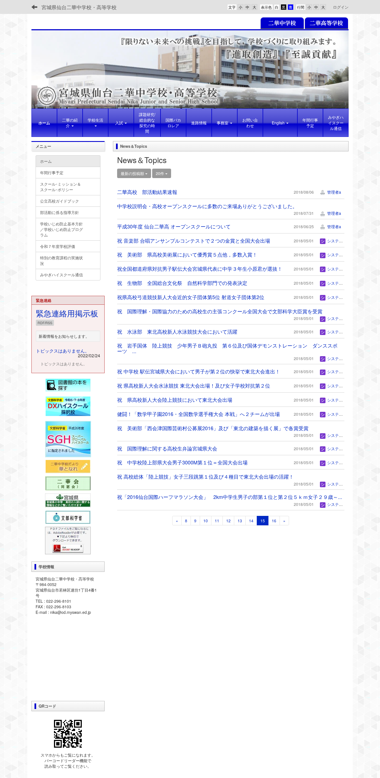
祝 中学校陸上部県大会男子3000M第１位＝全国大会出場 (182, 462)
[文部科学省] (68, 517)
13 (240, 520)
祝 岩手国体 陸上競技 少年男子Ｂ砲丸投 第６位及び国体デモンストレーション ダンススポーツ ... (227, 348)
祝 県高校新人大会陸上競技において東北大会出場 (174, 399)
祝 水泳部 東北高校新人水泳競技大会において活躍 (177, 331)
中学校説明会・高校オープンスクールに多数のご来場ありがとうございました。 (207, 206)
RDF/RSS (45, 322)
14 (251, 520)
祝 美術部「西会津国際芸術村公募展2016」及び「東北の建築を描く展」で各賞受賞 (213, 428)
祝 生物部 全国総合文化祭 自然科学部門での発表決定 (182, 282)
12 (228, 520)
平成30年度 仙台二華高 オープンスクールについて (174, 226)
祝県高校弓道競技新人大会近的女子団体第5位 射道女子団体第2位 (190, 297)
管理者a (333, 192)
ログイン (341, 7)
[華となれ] (68, 466)
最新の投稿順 (133, 173)
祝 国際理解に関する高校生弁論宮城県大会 (169, 448)
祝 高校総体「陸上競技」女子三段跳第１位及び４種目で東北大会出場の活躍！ (205, 476)
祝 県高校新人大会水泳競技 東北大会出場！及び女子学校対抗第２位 (193, 385)
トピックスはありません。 (62, 351)
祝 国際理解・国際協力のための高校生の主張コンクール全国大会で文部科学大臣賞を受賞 (219, 311)
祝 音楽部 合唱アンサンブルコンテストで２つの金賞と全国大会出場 (193, 240)
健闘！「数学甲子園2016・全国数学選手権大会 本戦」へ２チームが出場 (198, 413)
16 (274, 520)
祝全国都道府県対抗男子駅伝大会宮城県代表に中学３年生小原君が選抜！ (199, 268)
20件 (160, 173)
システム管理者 (340, 240)
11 (217, 520)
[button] (95, 122)
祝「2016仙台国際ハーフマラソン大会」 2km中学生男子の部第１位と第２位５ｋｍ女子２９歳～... (229, 496)
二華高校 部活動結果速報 (147, 191)
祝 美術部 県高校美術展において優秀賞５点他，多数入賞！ (187, 254)
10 (205, 520)
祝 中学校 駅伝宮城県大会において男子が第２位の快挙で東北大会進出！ (198, 371)
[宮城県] (68, 500)
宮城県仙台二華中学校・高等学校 (79, 7)
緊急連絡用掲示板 (67, 313)
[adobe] (68, 540)
